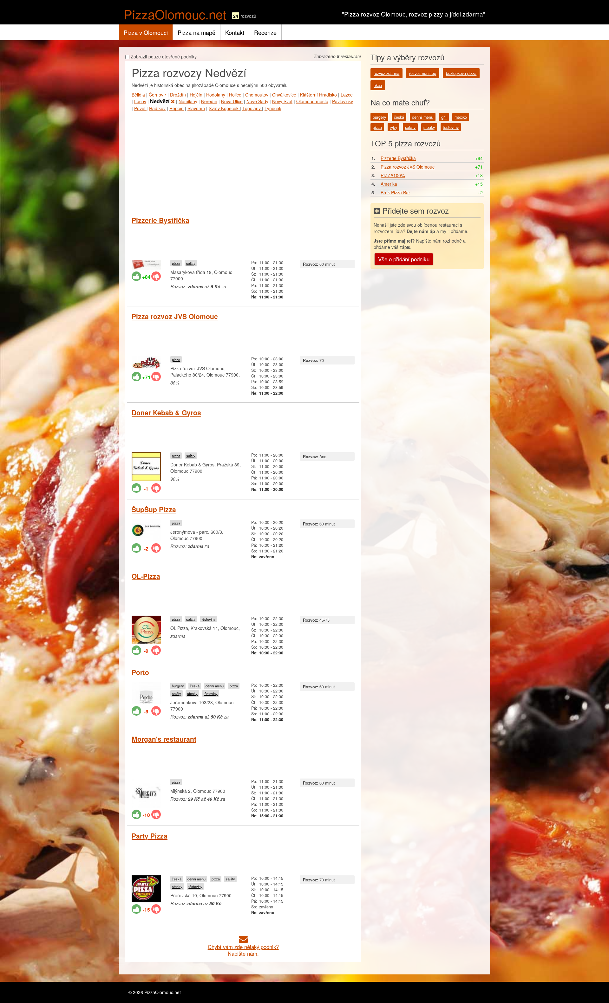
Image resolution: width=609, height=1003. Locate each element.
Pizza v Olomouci (146, 32)
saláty (190, 263)
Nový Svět (282, 101)
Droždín (178, 94)
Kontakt (234, 32)
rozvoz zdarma (386, 73)
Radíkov (157, 108)
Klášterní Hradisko (318, 94)
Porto (140, 672)
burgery (178, 685)
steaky (192, 693)
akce (378, 85)
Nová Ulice (232, 101)
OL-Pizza (146, 576)
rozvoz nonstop (422, 73)
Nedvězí (160, 101)
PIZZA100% (393, 175)
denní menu (215, 685)
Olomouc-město (312, 101)
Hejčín (196, 94)
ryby (393, 127)
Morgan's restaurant (164, 739)
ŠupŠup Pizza (154, 509)
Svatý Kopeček (224, 108)
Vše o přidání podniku (403, 259)
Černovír (157, 94)
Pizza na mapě (196, 32)
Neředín (209, 101)
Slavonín (196, 108)
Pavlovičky (342, 101)
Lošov (140, 101)
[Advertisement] (243, 159)
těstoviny (208, 619)
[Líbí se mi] (136, 276)
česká (195, 685)
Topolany (252, 108)
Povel (140, 108)
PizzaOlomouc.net (175, 14)
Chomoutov (257, 94)
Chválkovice (284, 94)
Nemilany (188, 101)
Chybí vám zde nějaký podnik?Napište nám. (243, 950)
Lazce (347, 94)
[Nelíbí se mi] (156, 276)
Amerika (389, 184)
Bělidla (138, 94)
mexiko (461, 117)
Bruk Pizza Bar (395, 192)
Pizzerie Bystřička (160, 220)
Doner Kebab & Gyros (166, 412)
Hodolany (215, 94)
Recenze (265, 32)
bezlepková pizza (461, 73)
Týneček (273, 108)
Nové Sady (257, 101)
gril (444, 117)
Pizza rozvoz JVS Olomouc (175, 316)
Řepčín (176, 108)
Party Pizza (149, 835)
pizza (176, 263)
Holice (235, 94)
